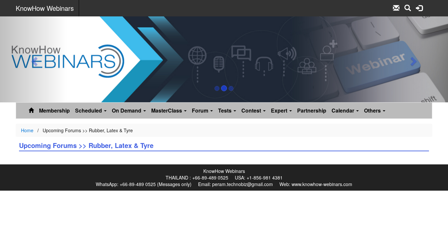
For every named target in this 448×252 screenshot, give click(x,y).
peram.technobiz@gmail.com (242, 184)
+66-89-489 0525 (210, 177)
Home (27, 130)
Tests (225, 110)
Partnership (311, 110)
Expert (280, 110)
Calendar (344, 110)
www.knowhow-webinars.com (322, 184)
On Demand (127, 110)
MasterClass (167, 110)
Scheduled (89, 110)
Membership (54, 110)
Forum (201, 110)
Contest (251, 110)
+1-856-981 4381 (265, 177)
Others (373, 110)
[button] (33, 59)
